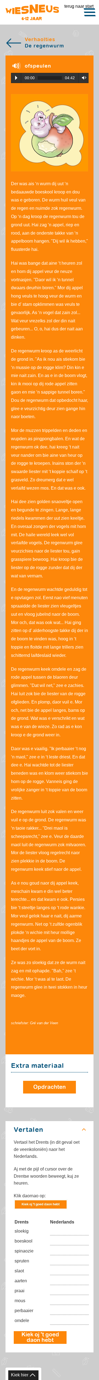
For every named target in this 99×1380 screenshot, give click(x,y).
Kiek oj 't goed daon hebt (40, 1337)
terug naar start (79, 6)
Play (16, 78)
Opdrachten (49, 1087)
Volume (82, 77)
